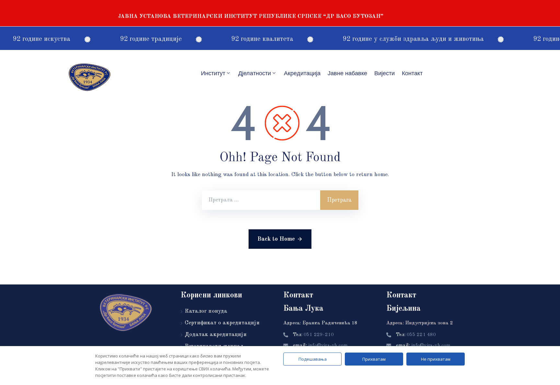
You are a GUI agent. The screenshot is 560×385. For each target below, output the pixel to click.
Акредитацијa (302, 73)
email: (320, 345)
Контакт (412, 73)
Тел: (313, 334)
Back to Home (276, 239)
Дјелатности (254, 73)
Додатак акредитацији (216, 334)
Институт (213, 73)
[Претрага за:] (261, 200)
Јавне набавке (347, 73)
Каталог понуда (206, 311)
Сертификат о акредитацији (222, 323)
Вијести (384, 73)
